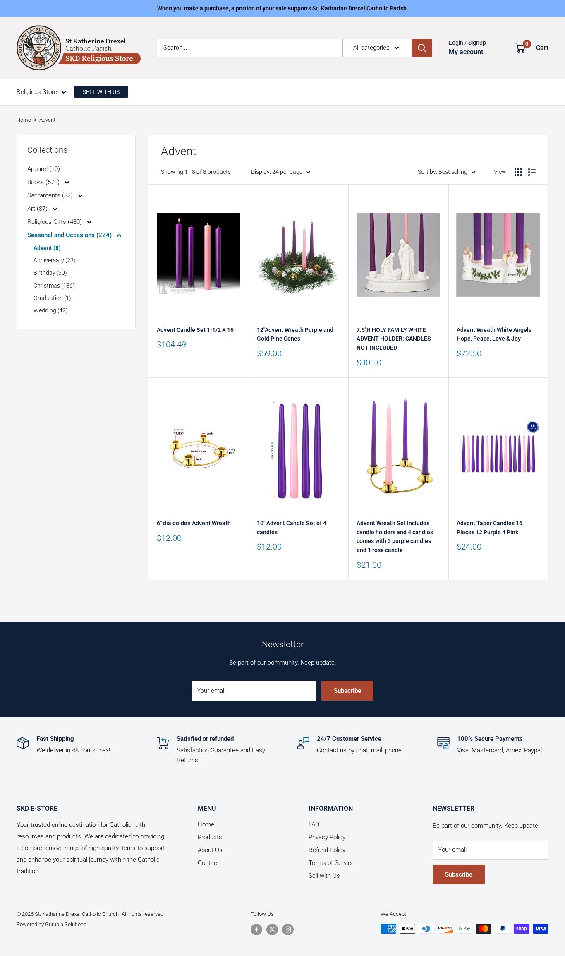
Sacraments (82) (50, 195)
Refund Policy (327, 850)
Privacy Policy (327, 837)
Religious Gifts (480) (55, 222)
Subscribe (347, 690)
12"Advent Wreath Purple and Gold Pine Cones (295, 334)
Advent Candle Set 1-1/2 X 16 (195, 330)
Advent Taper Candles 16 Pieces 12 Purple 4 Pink (489, 528)
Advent (47, 120)
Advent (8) (47, 248)
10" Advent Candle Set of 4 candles (291, 528)
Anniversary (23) (55, 260)
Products (210, 837)
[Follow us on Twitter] (272, 929)
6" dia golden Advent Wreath (194, 523)
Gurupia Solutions (65, 924)
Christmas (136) (54, 285)
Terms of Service (331, 863)
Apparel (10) (43, 169)
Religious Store (37, 92)
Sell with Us (324, 875)
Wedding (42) (51, 310)
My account (466, 52)
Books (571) (44, 182)
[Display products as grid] (518, 172)
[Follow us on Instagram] (288, 929)
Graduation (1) (52, 298)
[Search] (422, 48)
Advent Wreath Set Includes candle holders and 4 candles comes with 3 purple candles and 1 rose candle (395, 536)
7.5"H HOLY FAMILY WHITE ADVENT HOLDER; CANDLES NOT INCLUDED (394, 339)
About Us (210, 850)
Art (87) (38, 208)
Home (24, 120)
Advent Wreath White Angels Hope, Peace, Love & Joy (494, 334)
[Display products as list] (532, 172)
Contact (208, 863)
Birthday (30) (50, 272)
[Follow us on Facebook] (256, 929)
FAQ (314, 824)
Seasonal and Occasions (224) (70, 235)
